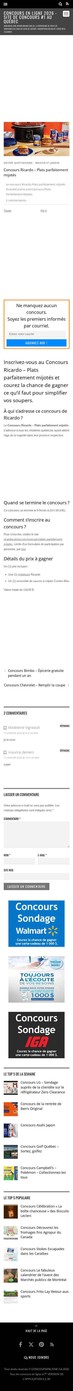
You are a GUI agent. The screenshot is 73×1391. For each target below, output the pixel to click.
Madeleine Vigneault (24, 727)
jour (23, 549)
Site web (8, 870)
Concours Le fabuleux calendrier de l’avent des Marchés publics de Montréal (43, 1275)
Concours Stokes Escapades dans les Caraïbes (42, 1251)
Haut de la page (36, 1331)
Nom (7, 855)
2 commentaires (16, 200)
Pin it (44, 210)
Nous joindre (38, 1357)
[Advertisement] (36, 77)
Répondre (64, 726)
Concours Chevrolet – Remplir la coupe (36, 685)
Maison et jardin (47, 162)
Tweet (7, 210)
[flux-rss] (52, 1344)
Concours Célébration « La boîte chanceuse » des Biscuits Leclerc (45, 1211)
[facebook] (20, 1344)
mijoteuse (24, 574)
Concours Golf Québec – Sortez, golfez (40, 1148)
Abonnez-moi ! (36, 343)
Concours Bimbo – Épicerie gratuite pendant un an (34, 673)
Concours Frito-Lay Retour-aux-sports (45, 1294)
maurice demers (21, 752)
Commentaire (12, 819)
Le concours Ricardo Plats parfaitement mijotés (35, 184)
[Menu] (5, 4)
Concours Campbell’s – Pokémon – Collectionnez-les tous (43, 1172)
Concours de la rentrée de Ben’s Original (41, 1106)
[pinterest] (41, 1344)
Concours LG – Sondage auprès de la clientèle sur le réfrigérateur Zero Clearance (43, 1087)
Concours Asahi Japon (38, 1125)
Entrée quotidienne (18, 162)
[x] (31, 1344)
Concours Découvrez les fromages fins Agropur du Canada (41, 1232)
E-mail (42, 855)
